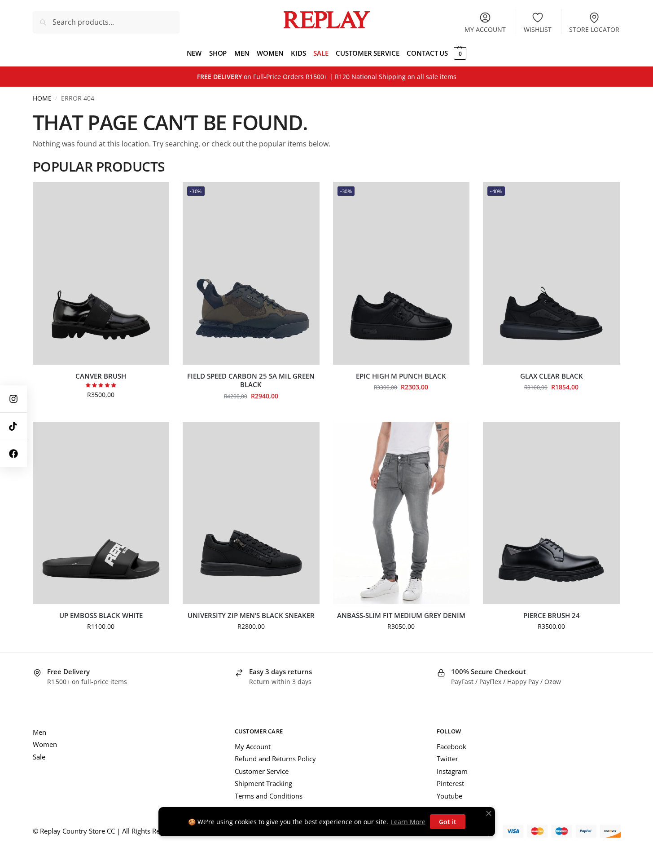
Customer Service (262, 771)
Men (39, 732)
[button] (458, 53)
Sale (39, 756)
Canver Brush (100, 376)
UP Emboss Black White (101, 615)
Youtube (449, 795)
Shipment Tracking (263, 783)
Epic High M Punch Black (401, 376)
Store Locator (594, 29)
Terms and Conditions (268, 795)
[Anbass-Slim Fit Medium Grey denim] (401, 513)
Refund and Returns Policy (275, 758)
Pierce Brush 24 (551, 615)
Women (45, 744)
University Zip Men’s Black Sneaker (251, 615)
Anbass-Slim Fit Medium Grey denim (401, 615)
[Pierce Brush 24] (551, 513)
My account (485, 29)
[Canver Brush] (101, 273)
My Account (253, 746)
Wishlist (538, 29)
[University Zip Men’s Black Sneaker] (251, 513)
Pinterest (450, 783)
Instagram (452, 771)
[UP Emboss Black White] (101, 513)
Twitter (447, 758)
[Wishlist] (155, 195)
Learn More (408, 821)
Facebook (451, 746)
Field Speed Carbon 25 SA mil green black (251, 380)
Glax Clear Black (551, 376)
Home (42, 98)
